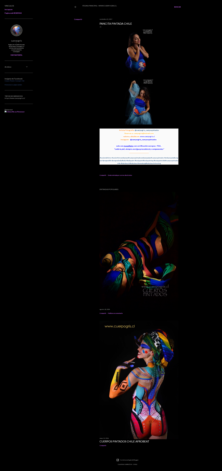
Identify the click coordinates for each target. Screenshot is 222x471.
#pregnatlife (106, 161)
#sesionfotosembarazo (120, 158)
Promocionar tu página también (13, 84)
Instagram (8, 9)
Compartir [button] (78, 19)
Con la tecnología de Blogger (129, 460)
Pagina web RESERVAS (13, 13)
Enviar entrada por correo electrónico (120, 175)
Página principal (89, 6)
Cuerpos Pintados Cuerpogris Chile (14, 81)
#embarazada (169, 158)
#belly (124, 161)
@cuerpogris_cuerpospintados (147, 130)
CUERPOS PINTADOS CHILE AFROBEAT (124, 441)
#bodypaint (139, 161)
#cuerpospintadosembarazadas (139, 158)
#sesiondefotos (105, 158)
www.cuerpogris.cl (108, 6)
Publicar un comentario (115, 313)
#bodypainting (148, 161)
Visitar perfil (16, 55)
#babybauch (125, 163)
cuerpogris (16, 40)
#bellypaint (130, 161)
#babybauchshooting (153, 163)
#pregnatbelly (117, 161)
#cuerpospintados (157, 158)
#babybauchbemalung (138, 163)
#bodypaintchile (159, 161)
